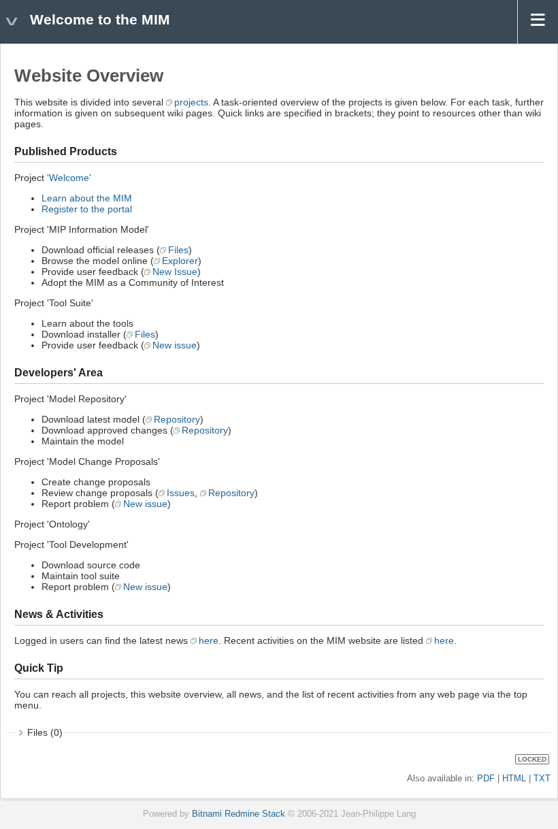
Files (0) (45, 732)
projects (191, 102)
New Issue (174, 271)
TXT (542, 778)
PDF (486, 778)
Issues (181, 492)
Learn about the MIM (87, 198)
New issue (174, 345)
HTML (514, 778)
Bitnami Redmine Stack (238, 814)
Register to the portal (87, 209)
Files (178, 249)
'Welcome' (69, 177)
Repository (177, 419)
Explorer (180, 260)
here (208, 640)
